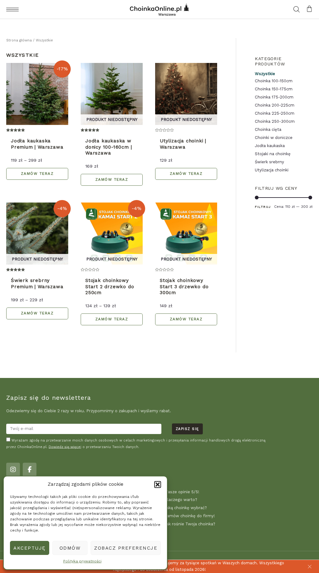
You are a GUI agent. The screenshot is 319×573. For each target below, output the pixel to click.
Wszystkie (265, 73)
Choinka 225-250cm (274, 113)
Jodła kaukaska (270, 145)
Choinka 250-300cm (275, 121)
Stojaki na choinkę (273, 153)
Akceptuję (29, 548)
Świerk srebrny (269, 162)
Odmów (70, 548)
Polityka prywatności (82, 561)
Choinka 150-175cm (274, 89)
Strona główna (19, 40)
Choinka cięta (268, 129)
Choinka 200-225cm (274, 105)
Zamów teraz (37, 173)
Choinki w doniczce (274, 137)
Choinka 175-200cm (274, 97)
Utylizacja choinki (271, 170)
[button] (158, 484)
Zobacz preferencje (125, 548)
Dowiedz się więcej (65, 447)
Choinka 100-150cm (274, 81)
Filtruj (263, 206)
